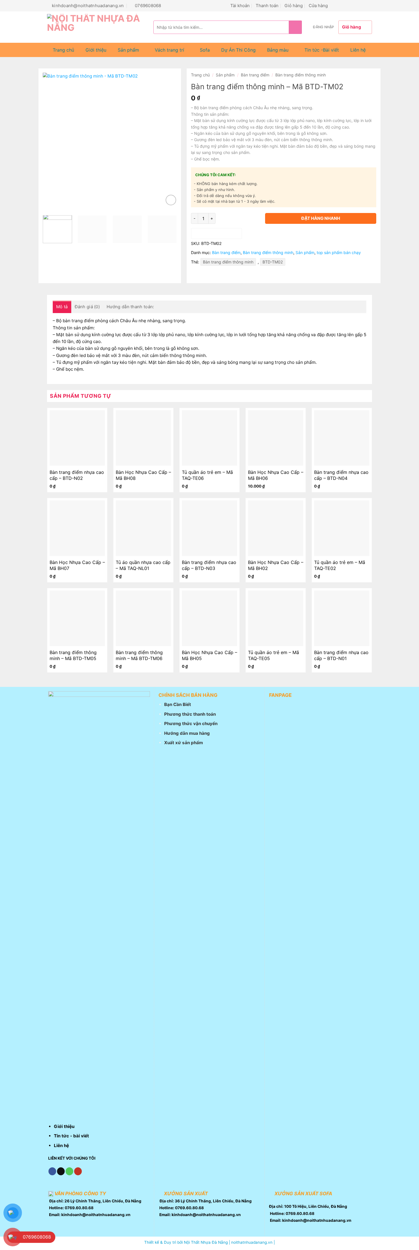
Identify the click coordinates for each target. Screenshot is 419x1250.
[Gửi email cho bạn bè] (215, 275)
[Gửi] (295, 27)
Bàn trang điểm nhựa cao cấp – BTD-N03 (209, 565)
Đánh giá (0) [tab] (87, 306)
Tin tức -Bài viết (321, 50)
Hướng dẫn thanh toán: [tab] (130, 306)
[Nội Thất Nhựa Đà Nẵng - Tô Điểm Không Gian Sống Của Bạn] (96, 27)
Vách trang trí (169, 50)
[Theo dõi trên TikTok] (341, 5)
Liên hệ (358, 50)
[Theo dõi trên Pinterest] (362, 5)
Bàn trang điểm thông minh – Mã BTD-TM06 (139, 655)
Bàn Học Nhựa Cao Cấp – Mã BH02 (275, 565)
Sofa (205, 50)
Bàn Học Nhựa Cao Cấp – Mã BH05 (209, 655)
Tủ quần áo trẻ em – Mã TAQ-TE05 (273, 655)
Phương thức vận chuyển (190, 723)
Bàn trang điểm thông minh (300, 74)
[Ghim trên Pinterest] (225, 275)
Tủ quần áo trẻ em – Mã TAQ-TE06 (207, 475)
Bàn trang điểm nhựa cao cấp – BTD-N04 (341, 475)
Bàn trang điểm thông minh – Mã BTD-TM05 (73, 655)
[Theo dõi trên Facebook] (334, 5)
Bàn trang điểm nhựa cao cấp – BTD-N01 (341, 655)
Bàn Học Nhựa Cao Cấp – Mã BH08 (143, 475)
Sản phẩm (128, 50)
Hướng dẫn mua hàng (187, 733)
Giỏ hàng (293, 5)
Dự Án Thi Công (238, 50)
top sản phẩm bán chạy (339, 252)
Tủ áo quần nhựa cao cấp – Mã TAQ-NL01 (143, 565)
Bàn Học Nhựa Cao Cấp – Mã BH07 (77, 565)
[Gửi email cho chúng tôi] (348, 5)
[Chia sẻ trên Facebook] (196, 275)
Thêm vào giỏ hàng (216, 233)
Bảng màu (277, 50)
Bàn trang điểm (255, 74)
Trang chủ (63, 50)
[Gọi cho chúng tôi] (355, 5)
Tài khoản (240, 5)
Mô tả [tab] (62, 306)
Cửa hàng (318, 5)
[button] (323, 27)
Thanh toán (267, 5)
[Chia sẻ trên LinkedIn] (235, 275)
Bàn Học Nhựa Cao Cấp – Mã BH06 (275, 475)
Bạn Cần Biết (177, 704)
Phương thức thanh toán (190, 714)
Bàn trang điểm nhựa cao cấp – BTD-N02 (77, 475)
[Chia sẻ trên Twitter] (205, 275)
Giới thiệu (96, 50)
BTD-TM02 (273, 261)
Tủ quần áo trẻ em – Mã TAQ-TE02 (339, 565)
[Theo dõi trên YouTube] (369, 5)
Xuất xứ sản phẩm (183, 742)
